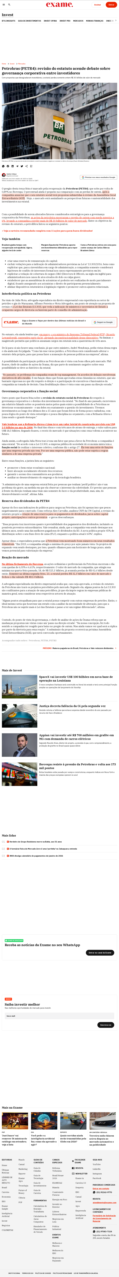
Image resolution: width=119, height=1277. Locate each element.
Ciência (22, 1198)
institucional (14, 1273)
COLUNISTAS (7, 1230)
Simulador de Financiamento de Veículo (40, 1229)
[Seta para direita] (113, 20)
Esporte (22, 1173)
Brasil (4, 1187)
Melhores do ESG (57, 1251)
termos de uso (27, 1273)
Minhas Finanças (94, 21)
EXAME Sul (57, 1183)
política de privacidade (62, 1273)
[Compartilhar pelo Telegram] (17, 166)
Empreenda (81, 1211)
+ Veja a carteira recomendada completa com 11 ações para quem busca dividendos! (47, 230)
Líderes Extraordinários (59, 1213)
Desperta (80, 1187)
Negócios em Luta (58, 1220)
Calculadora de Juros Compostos (40, 1219)
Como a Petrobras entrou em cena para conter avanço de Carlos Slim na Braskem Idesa (98, 248)
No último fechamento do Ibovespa (22, 564)
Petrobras (34, 640)
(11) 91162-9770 (104, 1192)
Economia (6, 1197)
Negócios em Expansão (58, 1259)
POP (20, 1202)
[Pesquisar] (9, 5)
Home (4, 64)
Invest (7, 14)
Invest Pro (65, 21)
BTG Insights (8, 21)
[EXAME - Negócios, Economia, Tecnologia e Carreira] (59, 5)
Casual (22, 1164)
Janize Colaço (12, 174)
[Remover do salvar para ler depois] (31, 166)
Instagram (97, 1173)
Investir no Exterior (57, 1205)
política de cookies (43, 1273)
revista (79, 1168)
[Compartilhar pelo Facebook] (8, 166)
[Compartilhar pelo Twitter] (21, 166)
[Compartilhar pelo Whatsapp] (3, 166)
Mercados (78, 21)
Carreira (5, 1192)
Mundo (22, 1160)
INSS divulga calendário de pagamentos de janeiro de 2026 (36, 856)
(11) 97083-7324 (104, 1231)
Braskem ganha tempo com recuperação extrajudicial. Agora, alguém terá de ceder (17, 248)
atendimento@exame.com (104, 1202)
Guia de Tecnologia (38, 1176)
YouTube (97, 1164)
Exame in (80, 1178)
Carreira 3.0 (81, 1183)
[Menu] (4, 5)
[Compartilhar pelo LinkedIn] (12, 166)
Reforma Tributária (57, 1169)
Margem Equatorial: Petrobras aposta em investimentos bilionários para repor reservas (59, 248)
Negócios (6, 1225)
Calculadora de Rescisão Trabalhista (40, 1209)
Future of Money (23, 1191)
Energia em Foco (59, 1199)
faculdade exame (80, 1161)
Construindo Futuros (57, 1193)
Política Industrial (56, 1227)
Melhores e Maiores (57, 1244)
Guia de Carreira (37, 1191)
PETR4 (44, 640)
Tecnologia (23, 1186)
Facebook (97, 1178)
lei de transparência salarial (86, 1273)
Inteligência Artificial (7, 1214)
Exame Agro (22, 1179)
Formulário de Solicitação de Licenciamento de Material (104, 1218)
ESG (3, 1201)
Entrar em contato (101, 1188)
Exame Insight (5, 1207)
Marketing (23, 1169)
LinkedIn (97, 1169)
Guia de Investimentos (29, 21)
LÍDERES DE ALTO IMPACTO (7, 1180)
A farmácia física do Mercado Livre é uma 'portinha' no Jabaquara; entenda (43, 849)
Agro (78, 1206)
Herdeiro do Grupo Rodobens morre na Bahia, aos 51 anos (36, 842)
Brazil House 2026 (58, 1176)
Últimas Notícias (5, 1171)
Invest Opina (50, 21)
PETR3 (52, 640)
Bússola (103, 1132)
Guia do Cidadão (37, 1169)
